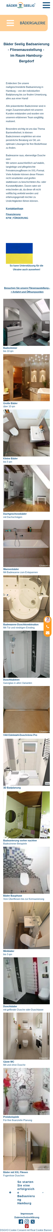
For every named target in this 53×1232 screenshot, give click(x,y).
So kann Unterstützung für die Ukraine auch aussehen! (26, 267)
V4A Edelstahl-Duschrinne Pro (20, 735)
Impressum (27, 1213)
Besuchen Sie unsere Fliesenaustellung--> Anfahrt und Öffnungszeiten (27, 290)
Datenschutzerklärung (26, 1217)
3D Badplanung (12, 787)
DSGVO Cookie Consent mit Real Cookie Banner (26, 1230)
